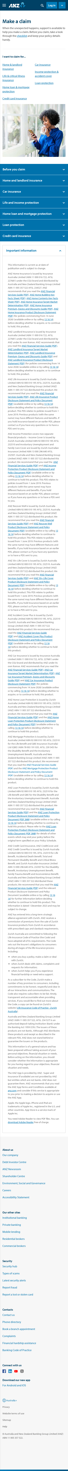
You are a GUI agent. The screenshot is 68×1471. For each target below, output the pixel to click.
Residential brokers (13, 1239)
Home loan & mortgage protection (15, 89)
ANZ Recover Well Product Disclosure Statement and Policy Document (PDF (30, 527)
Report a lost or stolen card (17, 1294)
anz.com (12, 1090)
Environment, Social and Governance (23, 1183)
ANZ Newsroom (11, 1169)
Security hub (9, 1266)
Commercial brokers (14, 1246)
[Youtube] (16, 1371)
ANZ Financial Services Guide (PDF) (39, 345)
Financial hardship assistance (19, 1343)
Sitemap (6, 1420)
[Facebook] (4, 1371)
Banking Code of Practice (17, 1350)
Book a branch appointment (18, 1329)
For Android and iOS (14, 1385)
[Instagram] (22, 1371)
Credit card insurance (14, 98)
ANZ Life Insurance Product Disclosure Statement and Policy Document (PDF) (33, 400)
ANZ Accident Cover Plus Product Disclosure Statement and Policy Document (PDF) (30, 640)
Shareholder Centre (13, 1176)
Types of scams (11, 1273)
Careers (6, 1190)
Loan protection (44, 83)
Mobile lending (11, 1231)
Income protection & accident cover (47, 74)
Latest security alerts (14, 1280)
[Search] (42, 5)
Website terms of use (13, 1413)
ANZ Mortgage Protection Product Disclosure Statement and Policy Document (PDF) (33, 772)
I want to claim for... (14, 56)
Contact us (8, 1315)
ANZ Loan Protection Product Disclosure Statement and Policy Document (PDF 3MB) (33, 816)
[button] (62, 5)
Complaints (9, 1336)
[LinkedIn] (10, 1371)
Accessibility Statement (15, 1197)
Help (4, 1426)
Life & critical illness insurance (13, 78)
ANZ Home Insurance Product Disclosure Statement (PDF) (33, 312)
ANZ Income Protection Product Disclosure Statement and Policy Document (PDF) (32, 469)
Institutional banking (14, 1217)
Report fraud (9, 1287)
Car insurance (43, 64)
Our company (10, 1155)
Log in (51, 5)
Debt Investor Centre (14, 1162)
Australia (11, 1400)
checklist (22, 36)
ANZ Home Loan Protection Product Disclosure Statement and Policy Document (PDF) (33, 721)
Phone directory (11, 1322)
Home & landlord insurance (12, 67)
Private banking (11, 1224)
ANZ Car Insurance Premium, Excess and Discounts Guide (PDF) (34, 677)
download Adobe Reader (21, 1122)
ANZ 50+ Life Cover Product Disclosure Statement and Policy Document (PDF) (31, 582)
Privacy (6, 1406)
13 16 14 (48, 319)
